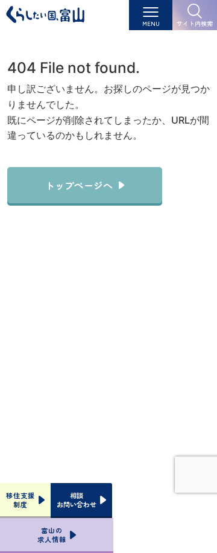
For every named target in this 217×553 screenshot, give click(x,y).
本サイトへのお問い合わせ (109, 409)
